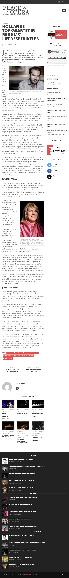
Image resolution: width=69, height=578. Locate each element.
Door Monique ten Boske (15, 461)
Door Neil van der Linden (15, 476)
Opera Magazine (50, 65)
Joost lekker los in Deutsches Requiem (21, 481)
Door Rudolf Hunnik (14, 499)
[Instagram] (59, 2)
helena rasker (16, 353)
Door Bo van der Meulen (15, 490)
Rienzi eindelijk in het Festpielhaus (20, 519)
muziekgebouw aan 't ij (27, 355)
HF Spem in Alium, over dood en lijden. (37, 415)
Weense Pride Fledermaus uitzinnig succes (22, 441)
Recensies (5, 23)
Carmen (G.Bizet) (52, 79)
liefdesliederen (7, 355)
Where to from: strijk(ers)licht (22, 414)
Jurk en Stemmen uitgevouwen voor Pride (22, 473)
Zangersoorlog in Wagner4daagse (20, 504)
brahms (9, 353)
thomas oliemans (7, 358)
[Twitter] (62, 2)
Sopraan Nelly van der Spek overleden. (21, 488)
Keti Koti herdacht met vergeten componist (6, 416)
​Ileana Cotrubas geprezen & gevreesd (21, 459)
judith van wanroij (26, 353)
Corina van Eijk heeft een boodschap (21, 557)
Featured (4, 409)
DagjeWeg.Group (32, 574)
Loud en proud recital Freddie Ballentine (22, 512)
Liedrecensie (36, 433)
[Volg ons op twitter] (49, 165)
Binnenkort (20, 431)
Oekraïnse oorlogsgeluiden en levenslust (23, 497)
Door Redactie (12, 468)
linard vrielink (16, 355)
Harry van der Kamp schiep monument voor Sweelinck (27, 466)
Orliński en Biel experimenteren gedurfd (37, 439)
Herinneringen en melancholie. (8, 436)
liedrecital (35, 353)
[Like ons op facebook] (49, 171)
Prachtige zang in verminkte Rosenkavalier (23, 526)
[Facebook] (56, 2)
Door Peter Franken (14, 521)
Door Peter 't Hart (13, 507)
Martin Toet (8, 44)
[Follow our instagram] (49, 177)
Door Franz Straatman (14, 528)
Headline (11, 409)
